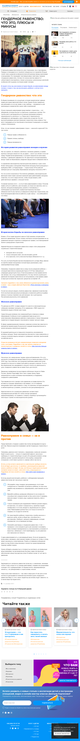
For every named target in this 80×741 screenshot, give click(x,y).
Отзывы (63, 6)
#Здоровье (9, 671)
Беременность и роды (31, 729)
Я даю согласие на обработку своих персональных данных (22, 708)
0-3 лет (36, 731)
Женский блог (35, 6)
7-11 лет (36, 734)
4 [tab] (41, 654)
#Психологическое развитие (28, 14)
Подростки (35, 737)
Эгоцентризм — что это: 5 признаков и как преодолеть (14, 634)
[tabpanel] (14, 628)
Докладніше (68, 2)
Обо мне (56, 6)
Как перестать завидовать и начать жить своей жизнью (39, 634)
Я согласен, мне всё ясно (62, 733)
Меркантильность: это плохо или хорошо (65, 633)
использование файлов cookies (63, 731)
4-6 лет (36, 726)
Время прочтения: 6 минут (39, 629)
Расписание (47, 6)
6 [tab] (46, 654)
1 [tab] (34, 654)
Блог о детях (24, 6)
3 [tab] (39, 654)
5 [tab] (43, 654)
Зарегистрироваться (67, 680)
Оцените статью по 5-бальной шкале (16, 589)
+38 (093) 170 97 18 (13, 723)
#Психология (9, 682)
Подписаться (47, 703)
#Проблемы (6, 14)
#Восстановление (11, 669)
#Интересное (15, 14)
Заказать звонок (15, 725)
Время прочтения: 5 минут (13, 629)
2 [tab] (36, 654)
